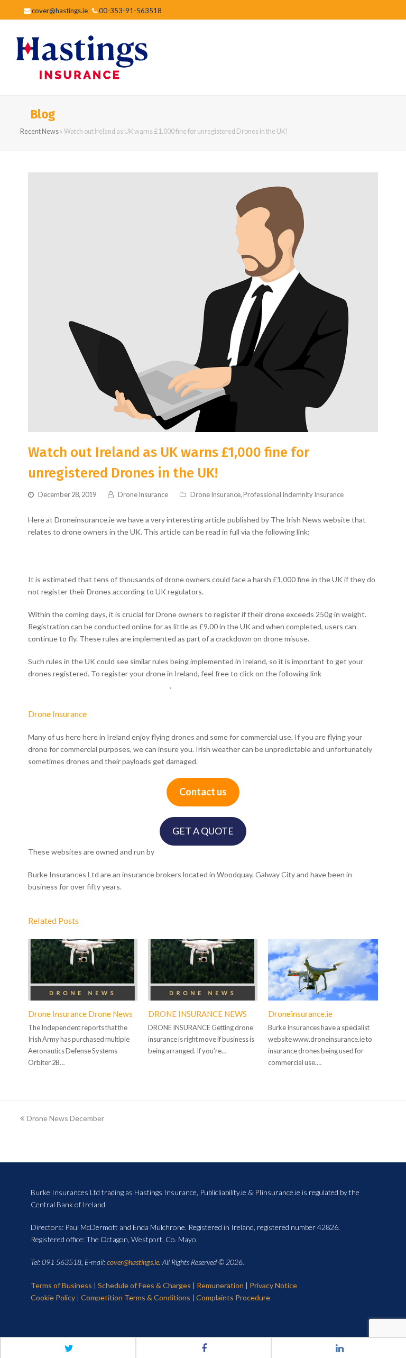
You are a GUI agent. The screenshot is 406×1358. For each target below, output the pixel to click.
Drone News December (65, 1118)
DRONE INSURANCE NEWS (197, 1013)
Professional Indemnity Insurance (293, 494)
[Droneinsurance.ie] (322, 970)
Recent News (39, 131)
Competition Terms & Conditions (135, 1297)
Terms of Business (61, 1285)
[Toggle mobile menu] (384, 58)
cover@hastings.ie (133, 1262)
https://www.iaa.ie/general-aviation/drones (99, 685)
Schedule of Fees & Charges (144, 1285)
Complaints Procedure (233, 1297)
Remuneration (220, 1285)
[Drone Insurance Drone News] (82, 970)
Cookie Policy (53, 1297)
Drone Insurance (143, 494)
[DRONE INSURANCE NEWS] (202, 970)
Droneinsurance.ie (300, 1013)
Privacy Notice (273, 1285)
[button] (68, 1347)
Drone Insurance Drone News (80, 1013)
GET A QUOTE (203, 831)
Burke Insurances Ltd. (192, 851)
